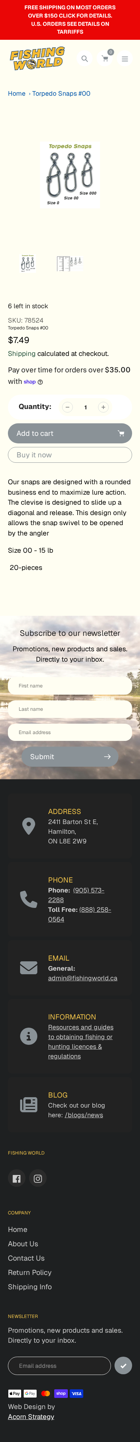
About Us (23, 1243)
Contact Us (26, 1258)
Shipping (22, 353)
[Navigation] (125, 58)
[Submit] (123, 1365)
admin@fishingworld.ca (82, 978)
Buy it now (34, 455)
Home (16, 93)
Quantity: (35, 406)
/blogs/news (84, 1115)
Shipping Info (30, 1286)
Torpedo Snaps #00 (61, 93)
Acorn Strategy (31, 1416)
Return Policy (30, 1272)
